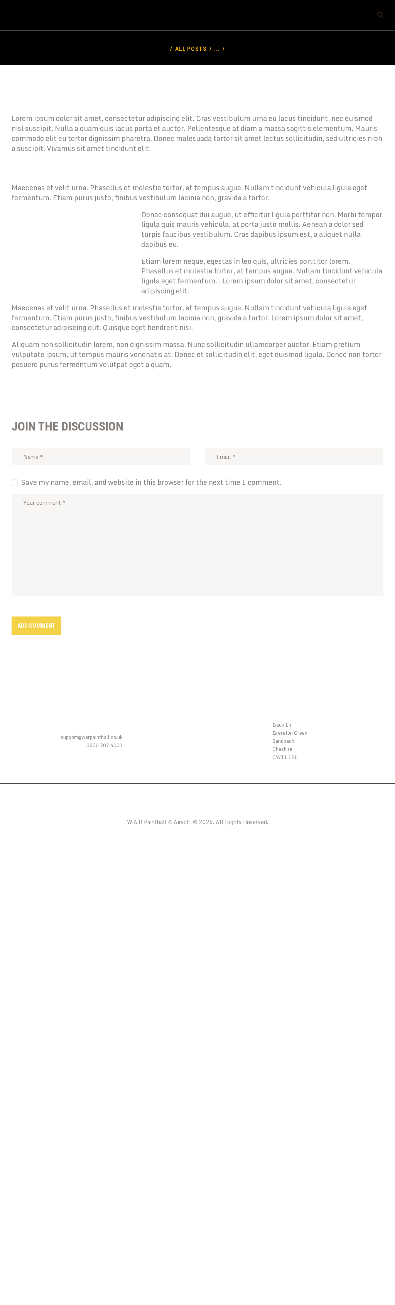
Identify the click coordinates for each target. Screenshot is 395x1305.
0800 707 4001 (104, 745)
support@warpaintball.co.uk (92, 737)
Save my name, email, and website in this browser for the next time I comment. (151, 482)
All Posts (191, 48)
